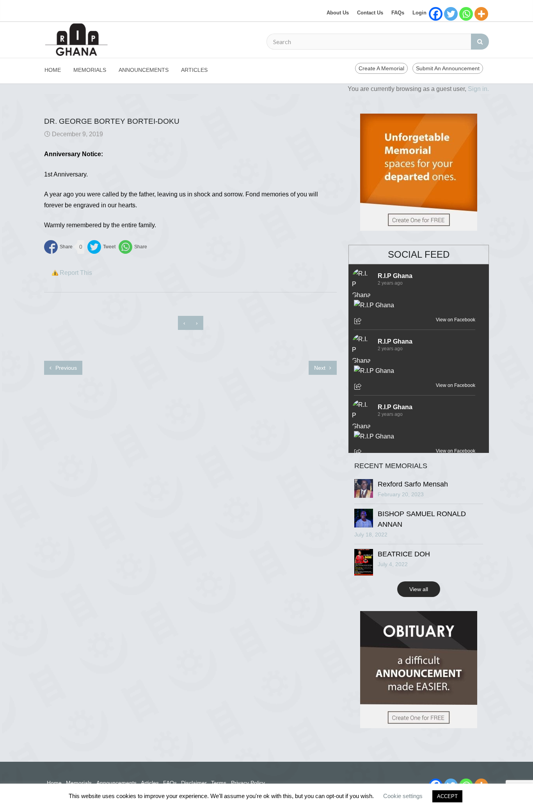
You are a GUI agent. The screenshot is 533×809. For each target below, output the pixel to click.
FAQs (397, 13)
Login (419, 13)
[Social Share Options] (359, 321)
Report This (76, 272)
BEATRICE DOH (404, 554)
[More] (481, 14)
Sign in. (478, 89)
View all (418, 589)
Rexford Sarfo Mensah (413, 484)
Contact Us (370, 13)
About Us (338, 13)
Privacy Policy (248, 783)
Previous (65, 368)
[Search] (480, 42)
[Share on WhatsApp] (133, 247)
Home (52, 70)
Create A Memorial (381, 68)
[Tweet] (101, 247)
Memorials (89, 70)
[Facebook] (435, 14)
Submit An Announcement (448, 68)
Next (320, 368)
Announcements (144, 70)
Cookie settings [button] (403, 796)
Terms (218, 783)
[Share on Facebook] (58, 247)
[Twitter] (451, 14)
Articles (194, 70)
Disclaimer (194, 783)
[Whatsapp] (466, 14)
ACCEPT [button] (447, 796)
